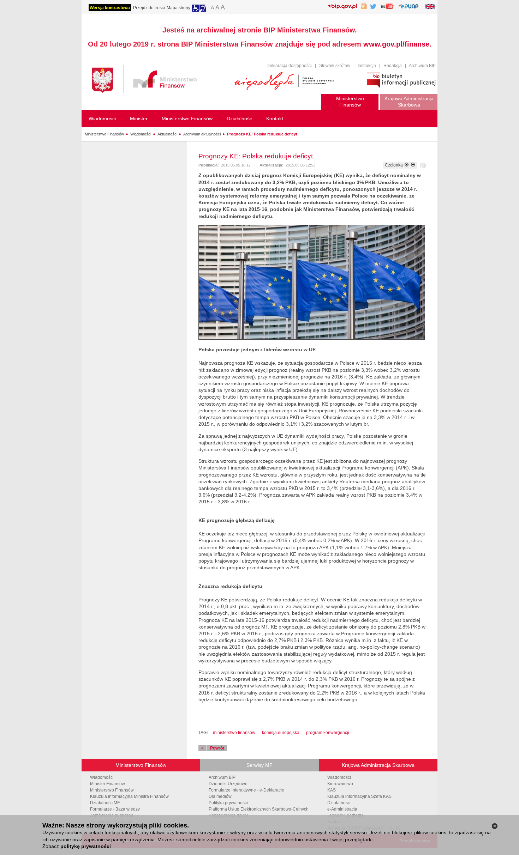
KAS (331, 790)
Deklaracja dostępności (289, 65)
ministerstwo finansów (234, 732)
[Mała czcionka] (211, 8)
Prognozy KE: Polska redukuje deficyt (262, 134)
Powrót (217, 748)
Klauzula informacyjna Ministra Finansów (129, 796)
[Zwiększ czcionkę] (406, 165)
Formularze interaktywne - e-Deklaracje (246, 790)
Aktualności (167, 134)
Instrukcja (367, 65)
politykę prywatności (85, 846)
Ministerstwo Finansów (104, 134)
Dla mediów (220, 796)
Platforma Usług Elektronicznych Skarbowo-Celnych (259, 809)
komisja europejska (280, 732)
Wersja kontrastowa (110, 7)
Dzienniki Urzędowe (228, 783)
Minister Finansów (107, 783)
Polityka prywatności (228, 802)
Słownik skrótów (334, 65)
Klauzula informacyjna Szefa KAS (359, 796)
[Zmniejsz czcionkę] (413, 165)
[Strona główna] (159, 80)
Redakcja (392, 65)
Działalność (338, 802)
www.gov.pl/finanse (396, 44)
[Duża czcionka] (224, 8)
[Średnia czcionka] (217, 8)
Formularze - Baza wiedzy (115, 809)
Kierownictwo (340, 783)
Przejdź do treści (149, 7)
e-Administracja (342, 809)
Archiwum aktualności (202, 134)
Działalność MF (105, 802)
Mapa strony (178, 7)
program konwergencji (327, 732)
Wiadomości (140, 134)
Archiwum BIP (422, 65)
